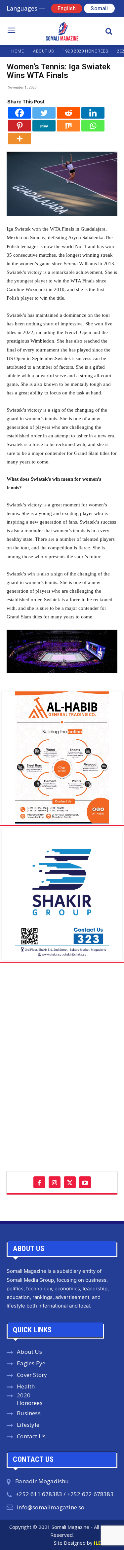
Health (26, 1386)
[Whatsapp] (92, 125)
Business (29, 1413)
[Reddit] (68, 113)
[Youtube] (85, 1182)
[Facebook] (19, 113)
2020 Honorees (30, 1399)
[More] (19, 138)
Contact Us (31, 1436)
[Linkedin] (92, 113)
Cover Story (32, 1375)
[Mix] (68, 125)
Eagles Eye (31, 1363)
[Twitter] (44, 113)
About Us (29, 1351)
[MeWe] (44, 125)
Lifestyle (28, 1424)
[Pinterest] (19, 125)
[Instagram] (55, 1182)
